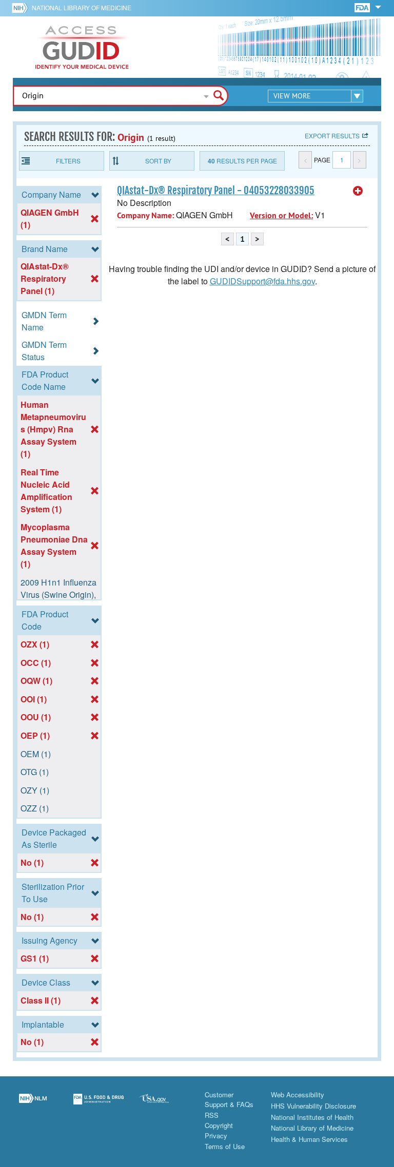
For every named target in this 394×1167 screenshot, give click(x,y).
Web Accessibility (297, 1094)
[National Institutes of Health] (22, 8)
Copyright (219, 1125)
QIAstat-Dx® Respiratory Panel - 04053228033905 (215, 190)
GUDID (82, 47)
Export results (332, 135)
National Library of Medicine (81, 7)
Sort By (158, 160)
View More (292, 95)
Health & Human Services (309, 1139)
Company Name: (145, 215)
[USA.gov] (164, 1105)
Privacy (216, 1135)
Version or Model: (281, 215)
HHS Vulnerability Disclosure (313, 1106)
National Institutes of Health (312, 1117)
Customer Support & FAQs (229, 1100)
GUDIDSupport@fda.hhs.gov (262, 281)
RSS (212, 1115)
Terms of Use (225, 1146)
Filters (68, 160)
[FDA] (362, 7)
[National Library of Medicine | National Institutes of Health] (33, 1105)
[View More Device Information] (358, 191)
